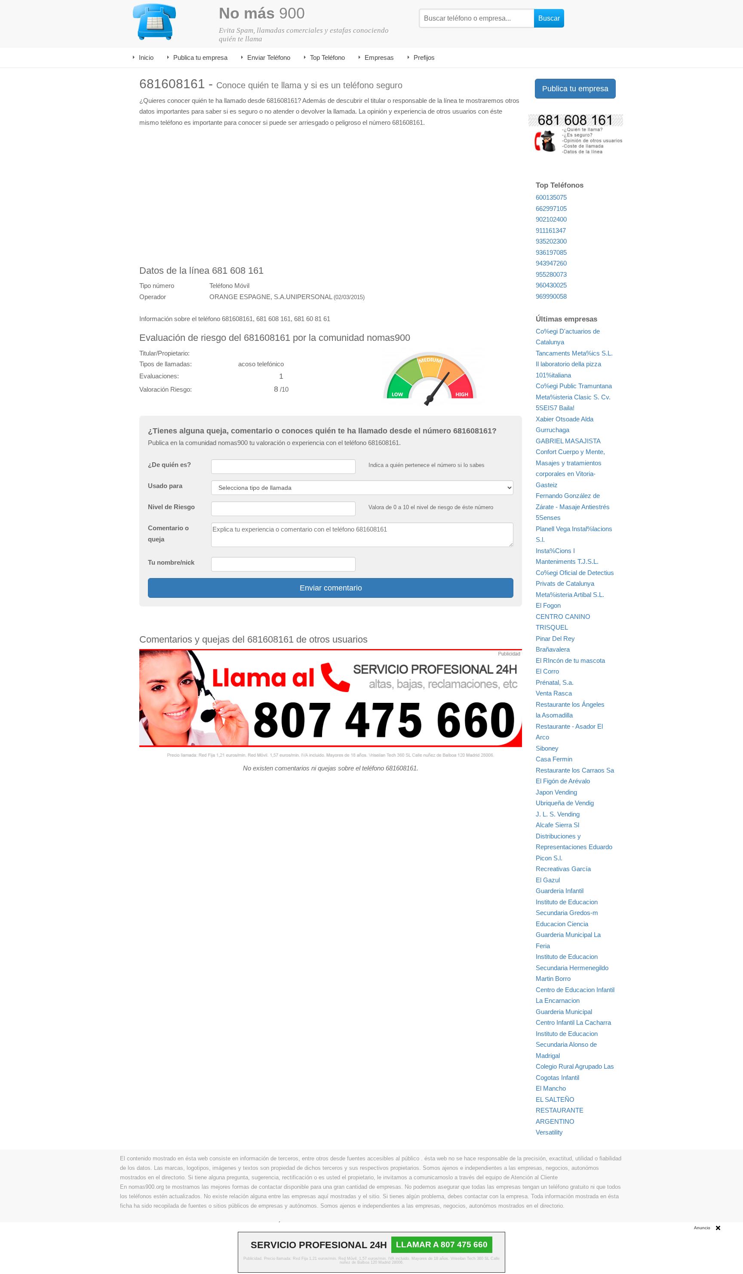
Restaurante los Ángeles (570, 704)
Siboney (547, 748)
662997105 (551, 208)
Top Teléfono (327, 57)
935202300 (551, 241)
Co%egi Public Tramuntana (574, 386)
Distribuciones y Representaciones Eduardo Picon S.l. (574, 847)
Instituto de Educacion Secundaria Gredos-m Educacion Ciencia (567, 913)
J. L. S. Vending (558, 814)
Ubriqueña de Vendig (565, 803)
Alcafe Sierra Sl (557, 825)
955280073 (551, 274)
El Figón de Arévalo (563, 781)
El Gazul (548, 880)
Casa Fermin (554, 759)
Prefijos (424, 57)
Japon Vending (556, 792)
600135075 (551, 197)
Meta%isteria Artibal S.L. (570, 594)
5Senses (548, 517)
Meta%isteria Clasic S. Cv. (573, 397)
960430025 (551, 285)
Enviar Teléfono (268, 57)
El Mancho (551, 1088)
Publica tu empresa (200, 57)
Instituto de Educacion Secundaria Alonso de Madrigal (567, 1044)
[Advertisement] (330, 196)
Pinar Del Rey (555, 638)
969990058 (551, 296)
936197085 (551, 252)
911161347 (551, 230)
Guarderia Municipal (564, 1011)
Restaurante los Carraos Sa (575, 770)
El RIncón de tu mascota (570, 660)
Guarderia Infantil (559, 890)
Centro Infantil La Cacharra (573, 1022)
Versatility (549, 1132)
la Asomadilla (554, 715)
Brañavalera (553, 649)
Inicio (146, 57)
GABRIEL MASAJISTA (568, 441)
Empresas (379, 57)
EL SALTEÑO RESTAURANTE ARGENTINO (559, 1110)
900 (262, 13)
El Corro (547, 671)
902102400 (551, 219)
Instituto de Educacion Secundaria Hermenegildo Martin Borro (572, 967)
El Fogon (548, 605)
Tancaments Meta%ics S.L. (574, 353)
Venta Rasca (554, 693)
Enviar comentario (331, 588)
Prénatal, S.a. (555, 682)
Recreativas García (563, 868)
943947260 (551, 263)
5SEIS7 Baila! (555, 407)
